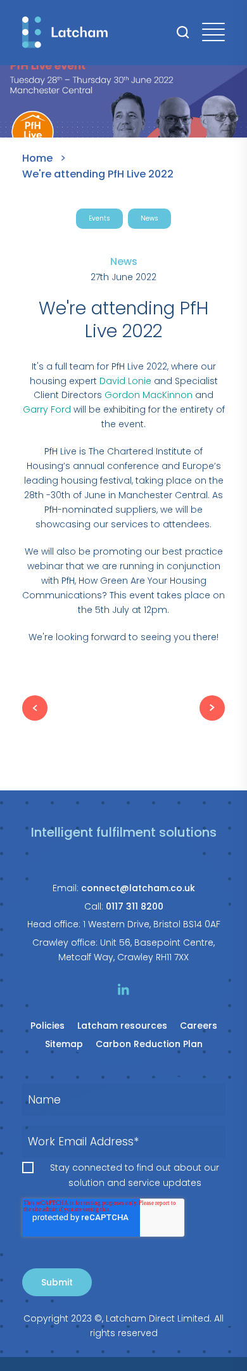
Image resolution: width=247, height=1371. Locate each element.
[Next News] (212, 708)
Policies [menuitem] (47, 1025)
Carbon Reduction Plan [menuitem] (149, 1044)
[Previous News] (35, 708)
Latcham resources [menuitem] (122, 1025)
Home (37, 158)
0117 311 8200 (134, 906)
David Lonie (125, 381)
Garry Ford (47, 409)
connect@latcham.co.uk (138, 888)
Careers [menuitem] (198, 1025)
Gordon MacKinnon (148, 395)
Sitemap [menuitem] (64, 1044)
